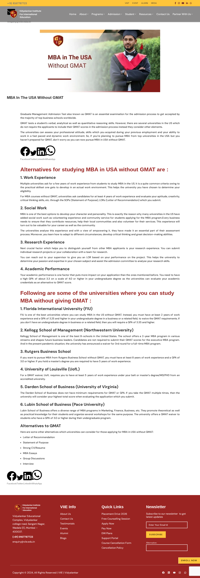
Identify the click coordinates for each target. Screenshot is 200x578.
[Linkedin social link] (187, 3)
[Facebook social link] (175, 3)
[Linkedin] (168, 572)
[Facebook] (163, 572)
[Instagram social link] (179, 3)
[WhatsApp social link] (191, 3)
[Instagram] (179, 572)
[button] (25, 153)
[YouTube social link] (183, 3)
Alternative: (151, 542)
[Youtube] (174, 572)
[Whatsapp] (185, 572)
